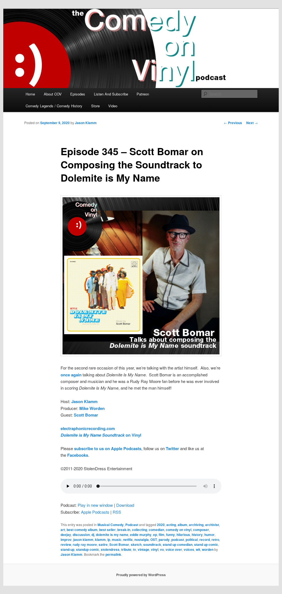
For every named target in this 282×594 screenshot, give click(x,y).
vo (162, 549)
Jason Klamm (86, 122)
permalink (113, 554)
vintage (143, 549)
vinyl (154, 549)
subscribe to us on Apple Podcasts (107, 448)
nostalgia (141, 539)
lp (108, 539)
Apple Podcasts (95, 512)
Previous (233, 122)
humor (209, 534)
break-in (123, 529)
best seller (107, 529)
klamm (100, 539)
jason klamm (83, 539)
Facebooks (77, 455)
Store (95, 105)
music (116, 539)
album (182, 524)
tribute (126, 549)
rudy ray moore (85, 544)
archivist (212, 524)
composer (201, 529)
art (63, 529)
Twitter (172, 448)
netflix (128, 539)
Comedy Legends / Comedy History (54, 105)
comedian (156, 529)
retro (215, 539)
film (161, 534)
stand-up (67, 549)
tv (134, 549)
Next (252, 122)
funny (170, 534)
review (66, 544)
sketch (136, 544)
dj (92, 534)
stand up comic (206, 544)
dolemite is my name (112, 534)
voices (189, 549)
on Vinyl (101, 435)
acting (171, 524)
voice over (174, 549)
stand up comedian (177, 544)
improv (66, 539)
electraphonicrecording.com (88, 428)
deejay (66, 534)
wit (198, 549)
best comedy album (82, 529)
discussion (81, 534)
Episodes (77, 94)
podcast (177, 539)
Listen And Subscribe (111, 94)
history (197, 534)
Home (30, 94)
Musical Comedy (110, 524)
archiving (196, 524)
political (192, 539)
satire (103, 544)
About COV (53, 94)
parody (164, 539)
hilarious (183, 534)
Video (112, 105)
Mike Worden (92, 408)
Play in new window (95, 505)
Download (125, 505)
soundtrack (152, 544)
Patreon (143, 94)
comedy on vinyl (178, 529)
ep (155, 534)
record (204, 539)
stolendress (110, 549)
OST (153, 539)
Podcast (131, 524)
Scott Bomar (119, 544)
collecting (139, 529)
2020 (161, 524)
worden (207, 549)
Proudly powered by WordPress (141, 574)
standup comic (87, 549)
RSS (117, 512)
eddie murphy (140, 534)
